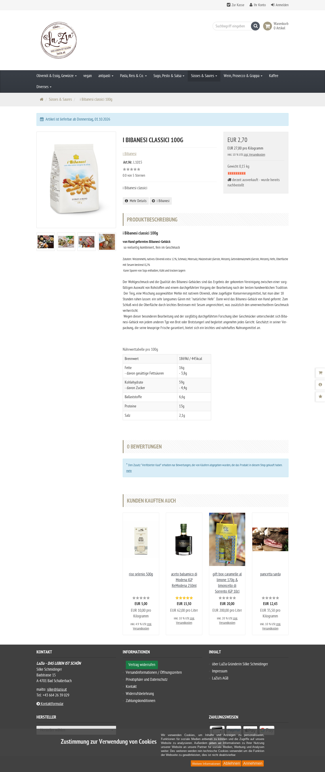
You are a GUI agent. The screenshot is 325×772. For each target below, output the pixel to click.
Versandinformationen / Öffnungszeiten (154, 672)
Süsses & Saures (203, 76)
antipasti (104, 76)
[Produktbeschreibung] (320, 385)
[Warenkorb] (320, 373)
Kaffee (273, 76)
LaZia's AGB (220, 678)
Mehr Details (137, 201)
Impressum (219, 671)
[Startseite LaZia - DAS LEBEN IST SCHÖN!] (76, 40)
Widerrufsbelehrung (140, 693)
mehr (129, 471)
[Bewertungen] (320, 397)
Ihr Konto (260, 5)
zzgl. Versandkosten (254, 155)
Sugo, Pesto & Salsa (167, 76)
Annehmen (252, 763)
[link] (268, 26)
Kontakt (131, 686)
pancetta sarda (270, 574)
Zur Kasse (238, 5)
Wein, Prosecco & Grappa (242, 76)
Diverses (42, 87)
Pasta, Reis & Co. (132, 76)
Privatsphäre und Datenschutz (147, 679)
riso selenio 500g (141, 574)
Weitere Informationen (206, 763)
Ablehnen (231, 763)
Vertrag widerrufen (141, 664)
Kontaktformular (51, 704)
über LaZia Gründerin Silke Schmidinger (240, 664)
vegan (87, 76)
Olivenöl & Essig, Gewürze (55, 76)
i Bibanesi (162, 201)
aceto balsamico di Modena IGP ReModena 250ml (184, 580)
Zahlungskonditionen (140, 700)
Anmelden (282, 5)
